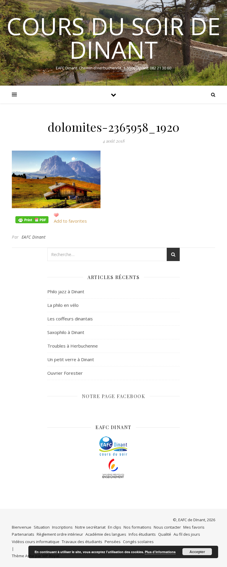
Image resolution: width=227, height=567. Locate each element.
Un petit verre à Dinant (70, 359)
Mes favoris (194, 527)
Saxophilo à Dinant (65, 332)
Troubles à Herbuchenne (72, 346)
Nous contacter (167, 527)
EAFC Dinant (34, 237)
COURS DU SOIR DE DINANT (113, 37)
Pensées (113, 541)
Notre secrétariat (90, 527)
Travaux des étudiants (82, 541)
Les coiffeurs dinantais (70, 319)
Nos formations (137, 527)
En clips (114, 527)
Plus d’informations (160, 552)
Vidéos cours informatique (35, 541)
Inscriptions (62, 527)
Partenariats (23, 534)
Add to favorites (70, 221)
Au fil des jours (187, 534)
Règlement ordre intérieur (60, 534)
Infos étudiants (142, 534)
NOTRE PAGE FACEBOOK (113, 396)
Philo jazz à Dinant (65, 291)
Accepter (197, 551)
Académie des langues (105, 534)
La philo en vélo (63, 305)
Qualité (164, 534)
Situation (42, 527)
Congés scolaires (138, 541)
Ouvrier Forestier (65, 373)
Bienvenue (21, 527)
